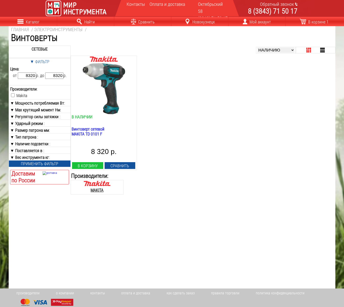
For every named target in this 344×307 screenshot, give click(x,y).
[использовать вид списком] (322, 50)
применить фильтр (39, 163)
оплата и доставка (135, 293)
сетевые (40, 49)
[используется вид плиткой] (308, 50)
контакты (97, 293)
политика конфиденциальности (280, 293)
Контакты (135, 4)
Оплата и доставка (165, 4)
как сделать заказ (181, 293)
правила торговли (225, 293)
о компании (65, 293)
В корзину (88, 165)
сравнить (119, 165)
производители (28, 293)
